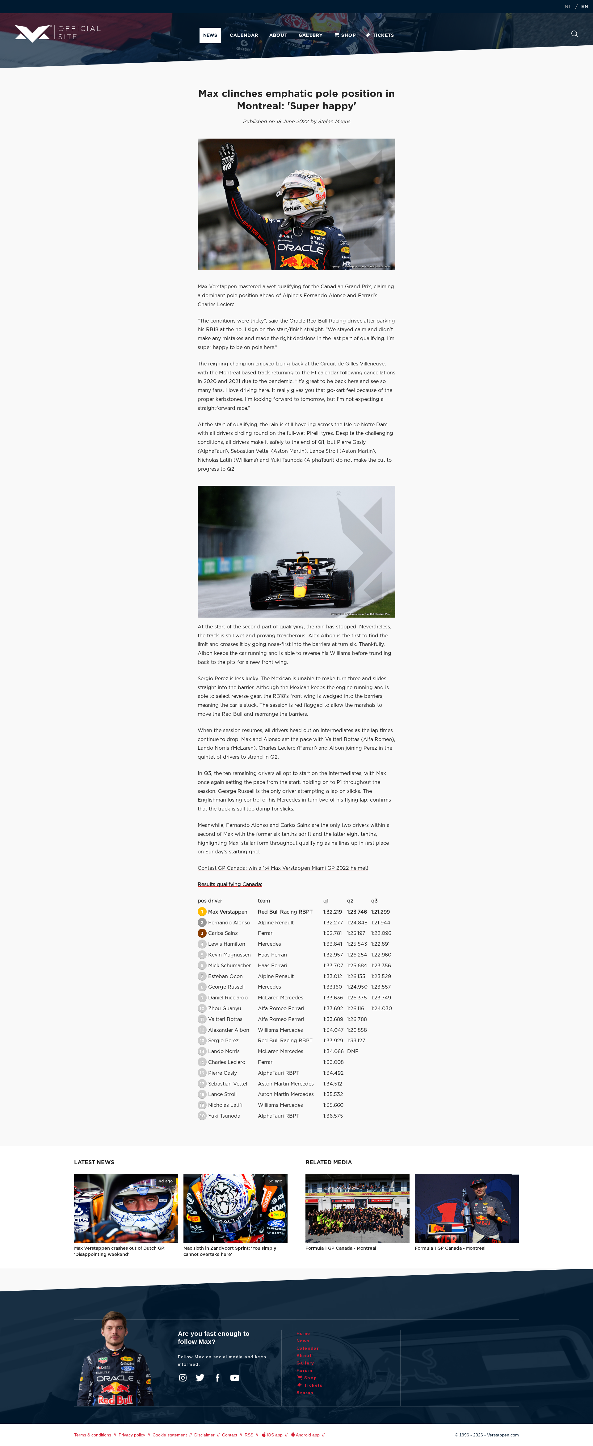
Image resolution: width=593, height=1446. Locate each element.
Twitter (200, 1378)
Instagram (183, 1378)
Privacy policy (132, 1434)
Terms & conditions (92, 1434)
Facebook (217, 1378)
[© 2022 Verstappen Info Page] (296, 551)
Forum (304, 1370)
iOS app (275, 1434)
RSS (249, 1434)
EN (584, 7)
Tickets (383, 35)
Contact (229, 1434)
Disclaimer (204, 1434)
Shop (348, 35)
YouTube (235, 1378)
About (278, 35)
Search (574, 36)
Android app (308, 1434)
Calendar (244, 35)
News (210, 35)
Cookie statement (170, 1434)
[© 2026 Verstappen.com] (296, 204)
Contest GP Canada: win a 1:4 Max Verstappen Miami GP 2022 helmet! (283, 868)
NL (568, 7)
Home (303, 1333)
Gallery (311, 35)
